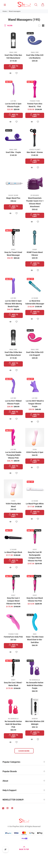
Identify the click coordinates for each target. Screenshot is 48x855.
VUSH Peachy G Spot (34, 452)
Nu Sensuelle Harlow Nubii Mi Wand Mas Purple (34, 685)
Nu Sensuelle (34, 680)
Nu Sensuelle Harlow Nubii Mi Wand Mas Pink (13, 724)
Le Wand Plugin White (35, 504)
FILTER (9, 26)
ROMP (35, 249)
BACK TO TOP (24, 849)
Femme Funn (35, 101)
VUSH (35, 449)
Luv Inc (13, 101)
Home (5, 11)
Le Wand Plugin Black (13, 552)
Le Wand (34, 298)
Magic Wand (13, 195)
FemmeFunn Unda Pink (13, 637)
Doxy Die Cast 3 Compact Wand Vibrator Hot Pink (13, 601)
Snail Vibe (13, 52)
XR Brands (34, 195)
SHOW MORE (24, 751)
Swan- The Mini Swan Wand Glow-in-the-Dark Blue (35, 639)
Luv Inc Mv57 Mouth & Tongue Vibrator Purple (35, 403)
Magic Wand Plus (13, 198)
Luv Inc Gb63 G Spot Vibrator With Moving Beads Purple (13, 303)
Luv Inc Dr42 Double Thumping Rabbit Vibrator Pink (13, 455)
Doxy (13, 249)
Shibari (35, 719)
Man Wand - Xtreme (35, 152)
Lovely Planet (34, 149)
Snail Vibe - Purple (13, 152)
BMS (34, 634)
